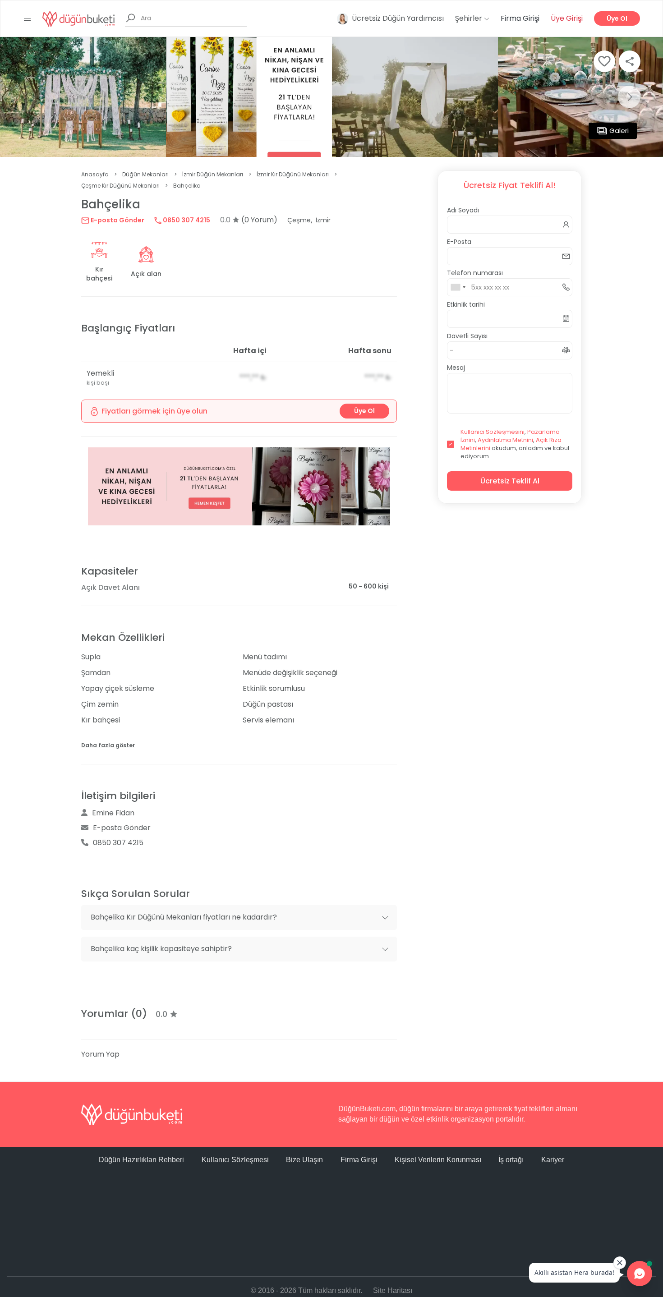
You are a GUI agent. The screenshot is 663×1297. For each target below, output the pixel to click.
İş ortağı (511, 1160)
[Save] (604, 61)
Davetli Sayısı (467, 335)
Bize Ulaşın (304, 1160)
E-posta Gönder (116, 220)
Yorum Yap (100, 1054)
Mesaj (456, 367)
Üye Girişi (567, 18)
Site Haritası (392, 1290)
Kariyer (552, 1160)
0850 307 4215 (185, 220)
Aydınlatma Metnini (505, 440)
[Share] (629, 61)
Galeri (619, 130)
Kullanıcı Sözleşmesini (492, 432)
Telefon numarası (475, 272)
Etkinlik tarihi (466, 304)
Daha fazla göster (108, 745)
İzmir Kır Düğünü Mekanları (293, 174)
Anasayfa (95, 174)
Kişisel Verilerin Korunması (438, 1160)
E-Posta (459, 241)
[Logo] (78, 18)
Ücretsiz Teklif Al (509, 481)
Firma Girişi (520, 18)
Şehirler (469, 18)
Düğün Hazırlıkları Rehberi (141, 1160)
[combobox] (457, 287)
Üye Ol (617, 18)
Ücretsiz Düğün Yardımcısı (398, 18)
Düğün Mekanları (145, 174)
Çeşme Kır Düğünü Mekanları (120, 185)
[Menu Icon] (27, 18)
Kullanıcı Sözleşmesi (235, 1160)
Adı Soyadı (463, 210)
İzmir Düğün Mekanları (212, 174)
